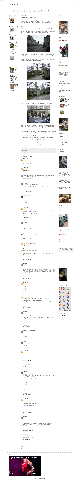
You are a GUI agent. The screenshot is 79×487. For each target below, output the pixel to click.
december (63, 138)
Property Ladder (64, 142)
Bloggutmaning (66, 173)
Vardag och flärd (13, 34)
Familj (60, 175)
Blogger (43, 478)
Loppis (65, 181)
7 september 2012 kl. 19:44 (28, 346)
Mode (69, 181)
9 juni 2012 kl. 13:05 (27, 238)
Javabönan (13, 5)
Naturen (62, 182)
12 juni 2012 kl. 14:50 (27, 245)
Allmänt (61, 172)
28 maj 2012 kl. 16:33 (27, 203)
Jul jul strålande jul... (16, 57)
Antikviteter (67, 172)
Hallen (61, 179)
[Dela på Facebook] (25, 150)
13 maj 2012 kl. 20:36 (27, 163)
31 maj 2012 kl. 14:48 (27, 217)
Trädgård (68, 187)
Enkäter (60, 174)
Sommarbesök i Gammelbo (67, 105)
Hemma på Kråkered (14, 84)
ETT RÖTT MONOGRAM (12, 76)
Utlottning (61, 188)
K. (23, 174)
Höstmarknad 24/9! (16, 69)
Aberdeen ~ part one (64, 141)
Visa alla (17, 91)
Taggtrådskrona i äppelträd (16, 45)
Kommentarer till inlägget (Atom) (33, 443)
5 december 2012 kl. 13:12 (28, 394)
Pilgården (12, 51)
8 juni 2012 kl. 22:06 (27, 228)
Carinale (24, 207)
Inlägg (61, 239)
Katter (60, 181)
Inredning (62, 180)
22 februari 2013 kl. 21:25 (28, 437)
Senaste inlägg (23, 441)
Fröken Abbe (25, 158)
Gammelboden (67, 176)
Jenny (24, 181)
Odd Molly (67, 182)
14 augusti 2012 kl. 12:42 (28, 307)
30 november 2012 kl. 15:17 (28, 385)
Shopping (63, 186)
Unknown (25, 167)
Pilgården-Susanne (27, 360)
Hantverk (69, 179)
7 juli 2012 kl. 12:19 (26, 292)
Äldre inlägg (53, 441)
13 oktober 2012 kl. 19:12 (28, 356)
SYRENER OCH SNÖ (16, 78)
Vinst (59, 189)
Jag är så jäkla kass (16, 29)
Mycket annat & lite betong (28, 330)
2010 (61, 151)
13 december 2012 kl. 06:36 (28, 412)
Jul (68, 180)
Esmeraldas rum (66, 174)
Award (60, 173)
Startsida (39, 441)
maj (61, 139)
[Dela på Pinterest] (26, 150)
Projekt (62, 183)
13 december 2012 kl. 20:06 (28, 430)
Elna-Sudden (12, 55)
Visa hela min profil (62, 62)
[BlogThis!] (23, 150)
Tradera (63, 187)
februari (62, 146)
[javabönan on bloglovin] (62, 235)
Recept (67, 183)
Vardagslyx (67, 188)
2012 (61, 136)
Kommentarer (62, 241)
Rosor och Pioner (26, 195)
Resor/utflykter (26, 152)
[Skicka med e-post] (22, 150)
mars (62, 144)
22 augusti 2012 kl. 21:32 (28, 337)
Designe (11, 67)
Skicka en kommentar (26, 439)
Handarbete (64, 179)
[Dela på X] (24, 150)
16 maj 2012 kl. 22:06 (27, 170)
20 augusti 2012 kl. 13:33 (28, 326)
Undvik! (16, 19)
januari (62, 147)
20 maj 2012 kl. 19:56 (27, 178)
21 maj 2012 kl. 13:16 (27, 191)
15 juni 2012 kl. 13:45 (27, 259)
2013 (61, 135)
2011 (61, 149)
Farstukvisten (66, 175)
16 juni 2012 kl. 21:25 (27, 278)
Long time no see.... (13, 52)
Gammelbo (61, 176)
